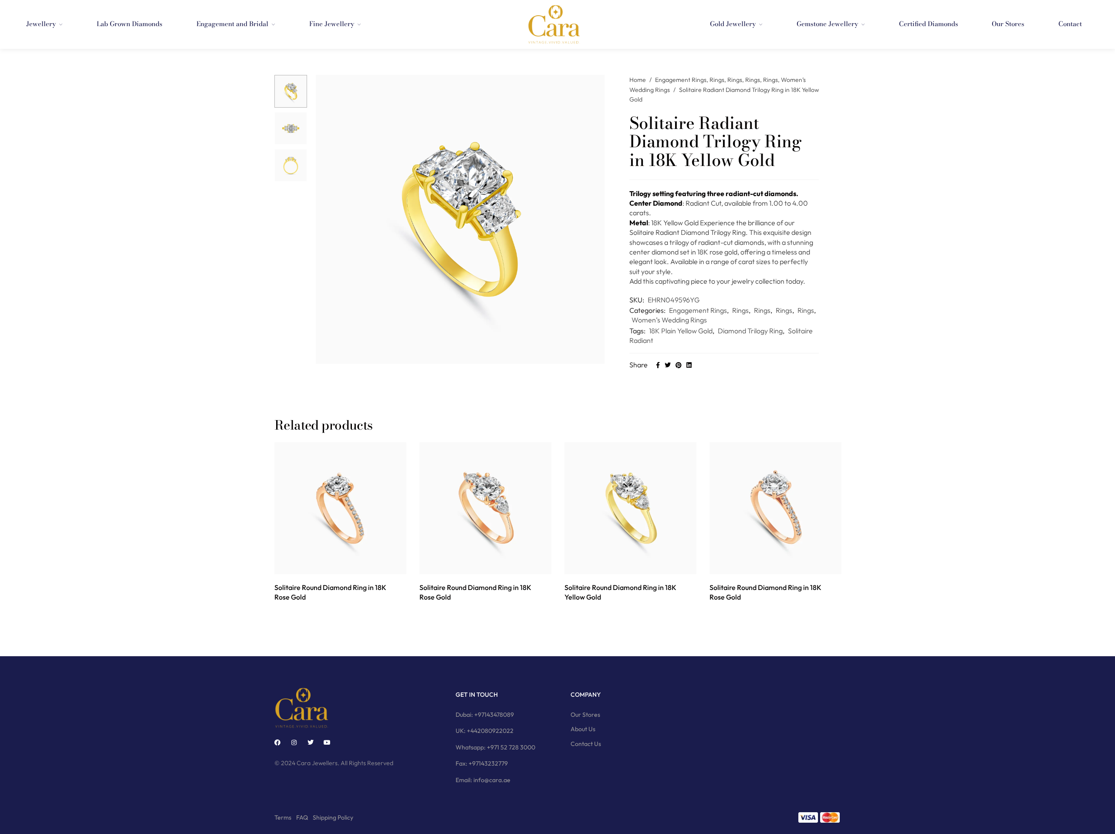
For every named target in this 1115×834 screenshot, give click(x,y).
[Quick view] (350, 565)
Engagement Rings (680, 80)
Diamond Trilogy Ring (750, 330)
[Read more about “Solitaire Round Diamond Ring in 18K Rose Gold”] (330, 565)
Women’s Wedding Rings (669, 319)
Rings (717, 80)
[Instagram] (294, 742)
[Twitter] (310, 742)
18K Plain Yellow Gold (681, 330)
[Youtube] (327, 742)
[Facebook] (277, 742)
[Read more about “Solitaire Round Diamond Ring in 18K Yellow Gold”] (620, 565)
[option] (290, 91)
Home (637, 80)
